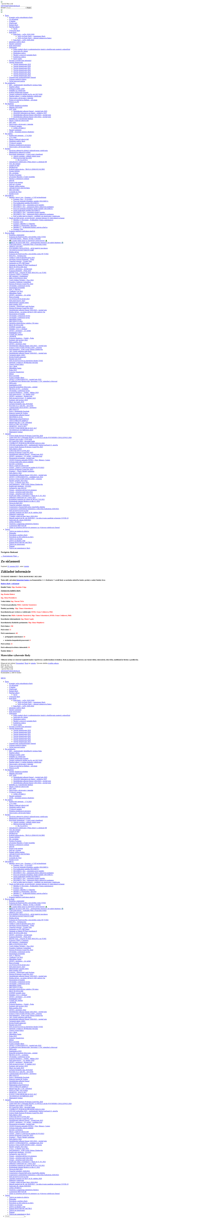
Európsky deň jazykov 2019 (18, 400)
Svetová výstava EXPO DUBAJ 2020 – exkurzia (25, 347)
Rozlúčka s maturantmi (16, 235)
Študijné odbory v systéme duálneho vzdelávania (25, 96)
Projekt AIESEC (14, 171)
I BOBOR (12, 336)
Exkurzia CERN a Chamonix (19, 274)
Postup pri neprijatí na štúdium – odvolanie (23, 100)
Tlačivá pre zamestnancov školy (19, 548)
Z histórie (12, 21)
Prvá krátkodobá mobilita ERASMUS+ (26, 203)
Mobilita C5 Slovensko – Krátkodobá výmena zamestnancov (33, 220)
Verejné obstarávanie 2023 (22, 72)
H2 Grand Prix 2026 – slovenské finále (22, 441)
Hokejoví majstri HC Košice (18, 413)
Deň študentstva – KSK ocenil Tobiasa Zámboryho (26, 349)
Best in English (14, 297)
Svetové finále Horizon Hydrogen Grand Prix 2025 (26, 447)
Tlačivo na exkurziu (15, 539)
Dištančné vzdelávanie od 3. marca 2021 (22, 497)
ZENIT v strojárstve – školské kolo (20, 396)
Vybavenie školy (14, 30)
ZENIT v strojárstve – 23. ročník (20, 331)
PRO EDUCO (14, 409)
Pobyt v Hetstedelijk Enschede (19, 411)
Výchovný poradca (15, 126)
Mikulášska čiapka (15, 293)
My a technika (14, 173)
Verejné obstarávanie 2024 (22, 74)
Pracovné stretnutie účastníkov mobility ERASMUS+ (31, 201)
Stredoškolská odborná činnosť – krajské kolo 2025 (30, 111)
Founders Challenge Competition (20, 282)
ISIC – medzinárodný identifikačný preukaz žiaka (25, 85)
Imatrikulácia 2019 (15, 385)
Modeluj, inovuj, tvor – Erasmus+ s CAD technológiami (27, 197)
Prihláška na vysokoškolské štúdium (21, 119)
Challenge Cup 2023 (16, 291)
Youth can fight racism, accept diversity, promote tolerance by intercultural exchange (36, 218)
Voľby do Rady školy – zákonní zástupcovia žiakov (35, 38)
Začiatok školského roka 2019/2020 (21, 404)
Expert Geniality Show (16, 377)
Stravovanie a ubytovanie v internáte (21, 98)
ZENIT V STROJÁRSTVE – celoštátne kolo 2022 (26, 477)
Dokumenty (13, 47)
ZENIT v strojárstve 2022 (17, 344)
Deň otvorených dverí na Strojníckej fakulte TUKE (26, 361)
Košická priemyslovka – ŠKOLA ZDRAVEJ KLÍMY (27, 169)
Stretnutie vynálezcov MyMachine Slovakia (23, 362)
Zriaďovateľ (13, 23)
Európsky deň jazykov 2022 (18, 340)
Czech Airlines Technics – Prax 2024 (21, 280)
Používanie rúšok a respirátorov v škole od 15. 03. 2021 (27, 496)
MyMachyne (13, 167)
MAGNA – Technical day (17, 256)
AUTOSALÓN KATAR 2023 (19, 299)
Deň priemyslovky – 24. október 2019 (21, 394)
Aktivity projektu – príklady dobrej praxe (26, 156)
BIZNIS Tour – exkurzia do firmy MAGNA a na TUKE (27, 272)
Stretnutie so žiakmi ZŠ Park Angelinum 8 (23, 265)
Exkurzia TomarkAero (16, 372)
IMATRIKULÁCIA (16, 417)
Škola (7, 15)
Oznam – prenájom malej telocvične (21, 492)
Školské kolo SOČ (15, 359)
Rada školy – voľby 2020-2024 (23, 40)
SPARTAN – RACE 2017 (18, 426)
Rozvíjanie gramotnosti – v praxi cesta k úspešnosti (26, 154)
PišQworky (13, 383)
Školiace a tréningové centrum (19, 179)
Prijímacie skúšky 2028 (16, 89)
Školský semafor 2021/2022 (18, 481)
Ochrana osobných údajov (17, 79)
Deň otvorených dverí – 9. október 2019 (22, 398)
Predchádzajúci (7, 556)
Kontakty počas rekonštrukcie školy (21, 17)
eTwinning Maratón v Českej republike (22, 177)
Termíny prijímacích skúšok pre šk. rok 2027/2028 (25, 94)
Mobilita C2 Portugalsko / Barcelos (24, 225)
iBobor (11, 374)
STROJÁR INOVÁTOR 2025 (19, 451)
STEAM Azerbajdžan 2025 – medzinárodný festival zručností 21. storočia (33, 445)
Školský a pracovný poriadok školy (25, 55)
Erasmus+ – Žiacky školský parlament (21, 471)
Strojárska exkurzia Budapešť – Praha (21, 259)
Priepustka (12, 533)
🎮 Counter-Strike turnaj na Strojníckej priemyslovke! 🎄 (28, 240)
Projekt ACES (14, 194)
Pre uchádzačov (10, 83)
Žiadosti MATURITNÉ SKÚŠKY (20, 542)
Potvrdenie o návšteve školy (18, 535)
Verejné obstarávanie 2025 (22, 75)
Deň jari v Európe (15, 184)
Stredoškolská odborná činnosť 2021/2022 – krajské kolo (32, 117)
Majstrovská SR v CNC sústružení (20, 422)
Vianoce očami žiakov (16, 364)
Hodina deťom (14, 252)
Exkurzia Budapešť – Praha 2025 (20, 271)
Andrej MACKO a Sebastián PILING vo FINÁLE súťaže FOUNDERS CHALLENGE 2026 (40, 437)
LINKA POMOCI (19, 128)
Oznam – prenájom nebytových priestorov (23, 490)
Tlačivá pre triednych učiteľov (19, 531)
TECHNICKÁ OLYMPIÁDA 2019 (21, 430)
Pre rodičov (9, 134)
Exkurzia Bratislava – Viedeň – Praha (21, 338)
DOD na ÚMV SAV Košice (18, 424)
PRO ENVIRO (14, 190)
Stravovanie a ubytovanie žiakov (20, 147)
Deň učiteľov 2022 (15, 473)
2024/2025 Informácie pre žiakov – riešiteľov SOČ (30, 113)
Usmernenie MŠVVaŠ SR (17, 526)
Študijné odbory (14, 27)
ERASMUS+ (9, 195)
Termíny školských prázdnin (18, 105)
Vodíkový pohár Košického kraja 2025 (22, 257)
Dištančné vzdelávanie (16, 514)
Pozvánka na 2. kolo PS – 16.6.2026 (21, 406)
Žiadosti (11, 546)
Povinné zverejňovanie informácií (20, 60)
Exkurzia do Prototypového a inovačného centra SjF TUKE (29, 254)
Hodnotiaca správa (19, 53)
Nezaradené (20, 663)
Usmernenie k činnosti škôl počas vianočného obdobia (27, 507)
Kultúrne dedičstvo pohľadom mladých (22, 231)
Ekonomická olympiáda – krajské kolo (21, 458)
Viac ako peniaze (14, 164)
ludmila (26, 566)
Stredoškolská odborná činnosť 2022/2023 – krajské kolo (32, 115)
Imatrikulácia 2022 (15, 332)
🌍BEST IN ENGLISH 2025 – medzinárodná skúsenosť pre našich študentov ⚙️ (36, 242)
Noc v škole (13, 366)
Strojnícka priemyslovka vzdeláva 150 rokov (24, 323)
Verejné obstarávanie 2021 (22, 68)
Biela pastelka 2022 (15, 342)
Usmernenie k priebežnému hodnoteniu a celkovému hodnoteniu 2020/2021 (34, 509)
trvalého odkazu (53, 663)
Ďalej (16, 556)
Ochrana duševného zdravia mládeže (21, 462)
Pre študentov (9, 104)
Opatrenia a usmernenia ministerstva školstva (24, 524)
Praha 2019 (13, 370)
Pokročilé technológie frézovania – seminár (23, 387)
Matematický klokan (16, 432)
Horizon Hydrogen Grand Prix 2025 (21, 452)
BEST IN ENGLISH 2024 (18, 267)
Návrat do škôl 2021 (16, 503)
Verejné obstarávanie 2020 (22, 66)
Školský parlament (15, 44)
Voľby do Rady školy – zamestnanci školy (31, 36)
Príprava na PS (14, 102)
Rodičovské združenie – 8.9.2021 (20, 486)
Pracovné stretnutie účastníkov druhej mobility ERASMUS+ (33, 209)
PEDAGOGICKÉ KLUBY (22, 158)
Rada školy (13, 32)
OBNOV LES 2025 (15, 246)
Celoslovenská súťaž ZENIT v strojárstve (22, 407)
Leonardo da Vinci (15, 192)
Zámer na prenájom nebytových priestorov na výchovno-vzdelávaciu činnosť (34, 527)
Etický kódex (17, 59)
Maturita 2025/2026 (15, 107)
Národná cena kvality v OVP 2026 (20, 439)
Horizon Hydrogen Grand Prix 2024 (21, 284)
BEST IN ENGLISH (16, 325)
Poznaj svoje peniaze (16, 182)
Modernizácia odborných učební (19, 152)
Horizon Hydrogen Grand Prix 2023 (21, 308)
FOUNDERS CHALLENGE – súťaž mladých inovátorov (28, 248)
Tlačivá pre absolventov (17, 544)
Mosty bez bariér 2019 (16, 402)
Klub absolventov (15, 45)
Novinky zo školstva (16, 464)
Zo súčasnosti (13, 19)
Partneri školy (13, 25)
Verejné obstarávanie (16, 62)
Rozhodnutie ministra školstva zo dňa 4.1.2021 (24, 501)
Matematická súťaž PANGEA (19, 419)
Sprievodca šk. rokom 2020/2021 (20, 520)
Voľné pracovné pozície (17, 81)
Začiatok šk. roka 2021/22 (17, 488)
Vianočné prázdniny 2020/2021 (19, 505)
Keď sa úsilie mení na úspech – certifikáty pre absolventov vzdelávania (36, 216)
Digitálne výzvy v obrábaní (18, 329)
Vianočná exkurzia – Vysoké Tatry (20, 261)
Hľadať (3, 8)
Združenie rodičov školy (17, 42)
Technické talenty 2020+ (17, 355)
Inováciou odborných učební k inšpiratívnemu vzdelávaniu (28, 150)
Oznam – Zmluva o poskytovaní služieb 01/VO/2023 (26, 467)
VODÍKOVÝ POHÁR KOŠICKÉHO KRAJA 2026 (27, 443)
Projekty (8, 149)
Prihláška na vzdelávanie (17, 90)
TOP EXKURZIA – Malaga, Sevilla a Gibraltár (25, 239)
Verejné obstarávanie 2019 (22, 64)
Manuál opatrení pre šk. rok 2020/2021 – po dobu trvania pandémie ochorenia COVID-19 (38, 518)
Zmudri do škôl (14, 165)
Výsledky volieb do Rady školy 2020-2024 (23, 516)
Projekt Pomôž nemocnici (17, 357)
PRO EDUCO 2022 (16, 321)
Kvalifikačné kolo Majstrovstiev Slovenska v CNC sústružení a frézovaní (33, 381)
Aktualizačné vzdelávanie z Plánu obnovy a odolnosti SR (28, 162)
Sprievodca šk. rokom (20, 51)
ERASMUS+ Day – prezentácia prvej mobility (28, 205)
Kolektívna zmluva (19, 57)
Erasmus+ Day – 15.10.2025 (22, 199)
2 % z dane (12, 137)
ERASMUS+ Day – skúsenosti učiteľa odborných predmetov (33, 207)
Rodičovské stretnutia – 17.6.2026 (20, 135)
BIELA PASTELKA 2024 (18, 278)
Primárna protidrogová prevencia (20, 145)
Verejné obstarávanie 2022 (22, 70)
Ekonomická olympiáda (17, 287)
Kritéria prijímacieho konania (18, 92)
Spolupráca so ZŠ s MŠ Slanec (19, 263)
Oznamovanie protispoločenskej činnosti (22, 77)
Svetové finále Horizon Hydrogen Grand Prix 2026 (26, 436)
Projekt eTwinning (15, 175)
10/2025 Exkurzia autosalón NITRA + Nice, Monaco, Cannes (29, 460)
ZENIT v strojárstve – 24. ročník (20, 295)
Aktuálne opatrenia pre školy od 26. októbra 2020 (25, 512)
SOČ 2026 (12, 109)
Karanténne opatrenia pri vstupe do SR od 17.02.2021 (27, 499)
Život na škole (9, 233)
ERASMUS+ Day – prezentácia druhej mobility (29, 212)
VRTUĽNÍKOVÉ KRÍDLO (18, 421)
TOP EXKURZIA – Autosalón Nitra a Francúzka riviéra (27, 244)
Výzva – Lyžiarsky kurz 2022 (19, 482)
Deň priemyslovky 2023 (17, 301)
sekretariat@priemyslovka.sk (10, 6)
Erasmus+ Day (18, 222)
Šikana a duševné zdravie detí (19, 120)
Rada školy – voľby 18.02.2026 (23, 34)
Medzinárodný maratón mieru (19, 302)
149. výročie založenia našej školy (20, 351)
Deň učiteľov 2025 (15, 449)
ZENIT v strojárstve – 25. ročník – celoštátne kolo (25, 456)
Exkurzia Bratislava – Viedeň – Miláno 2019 (24, 392)
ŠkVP (15, 29)
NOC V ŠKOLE (14, 289)
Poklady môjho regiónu (17, 186)
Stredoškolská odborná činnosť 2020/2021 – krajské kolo (28, 353)
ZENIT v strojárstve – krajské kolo (20, 269)
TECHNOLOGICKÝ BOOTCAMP (21, 250)
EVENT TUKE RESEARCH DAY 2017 (23, 428)
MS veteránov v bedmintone (18, 276)
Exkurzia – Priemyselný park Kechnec (21, 306)
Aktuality (8, 434)
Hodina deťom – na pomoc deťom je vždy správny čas (27, 312)
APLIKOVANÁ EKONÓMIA (19, 188)
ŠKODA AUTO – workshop (18, 389)
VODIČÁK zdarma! (16, 334)
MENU (3, 678)
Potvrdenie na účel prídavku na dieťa (21, 537)
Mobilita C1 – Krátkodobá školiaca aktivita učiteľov (30, 227)
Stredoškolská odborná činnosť (19, 415)
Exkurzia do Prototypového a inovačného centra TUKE (27, 237)
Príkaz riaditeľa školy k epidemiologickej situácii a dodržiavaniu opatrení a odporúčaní (41, 49)
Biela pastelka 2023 (15, 304)
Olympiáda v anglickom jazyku (19, 317)
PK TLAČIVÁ (23, 160)
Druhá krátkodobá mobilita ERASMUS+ (26, 210)
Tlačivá (7, 529)
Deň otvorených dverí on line (18, 511)
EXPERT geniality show (17, 327)
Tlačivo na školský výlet (17, 541)
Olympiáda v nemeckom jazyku (19, 286)
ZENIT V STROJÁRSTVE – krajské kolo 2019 (25, 379)
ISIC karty (12, 122)
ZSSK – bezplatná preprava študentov (21, 132)
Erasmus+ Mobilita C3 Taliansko (24, 224)
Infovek (11, 180)
